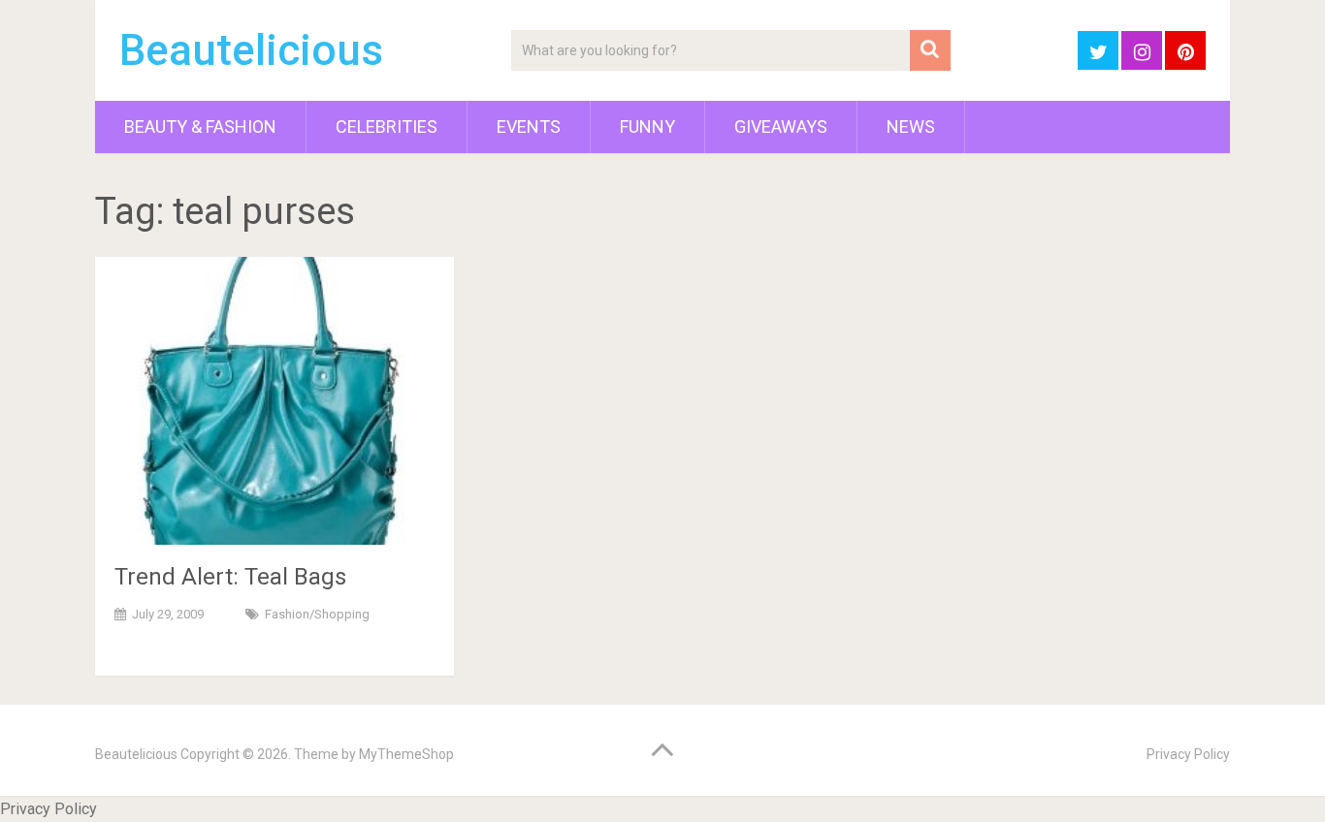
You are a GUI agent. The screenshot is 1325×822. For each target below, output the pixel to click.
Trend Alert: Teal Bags (230, 576)
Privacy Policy (1188, 754)
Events (529, 126)
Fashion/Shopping (317, 614)
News (911, 126)
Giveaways (780, 126)
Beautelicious (251, 50)
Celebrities (386, 126)
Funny (647, 126)
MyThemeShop (406, 754)
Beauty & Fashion (200, 126)
